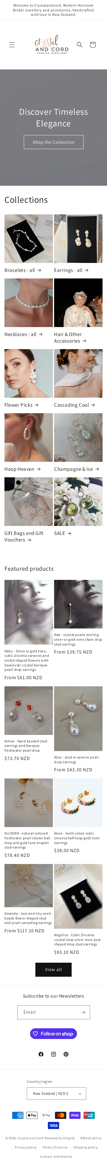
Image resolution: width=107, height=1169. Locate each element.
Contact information (56, 1156)
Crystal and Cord (31, 1138)
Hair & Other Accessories (68, 337)
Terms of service (55, 1147)
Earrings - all (68, 270)
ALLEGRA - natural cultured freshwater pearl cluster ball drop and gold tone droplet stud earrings (27, 840)
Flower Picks (18, 405)
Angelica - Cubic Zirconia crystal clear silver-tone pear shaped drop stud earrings (77, 939)
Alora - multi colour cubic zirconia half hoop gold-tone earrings (77, 838)
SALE (59, 533)
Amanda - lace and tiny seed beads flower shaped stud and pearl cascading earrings (28, 918)
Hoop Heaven (19, 469)
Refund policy (91, 1138)
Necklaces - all (20, 334)
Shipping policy (85, 1147)
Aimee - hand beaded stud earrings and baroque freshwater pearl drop (25, 746)
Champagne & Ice (73, 469)
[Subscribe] (83, 1012)
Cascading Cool (71, 405)
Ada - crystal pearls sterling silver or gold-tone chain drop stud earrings (78, 639)
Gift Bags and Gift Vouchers (24, 536)
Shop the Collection (54, 142)
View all (53, 969)
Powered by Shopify (60, 1138)
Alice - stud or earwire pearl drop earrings (76, 759)
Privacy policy (26, 1147)
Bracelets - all (19, 270)
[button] (11, 44)
